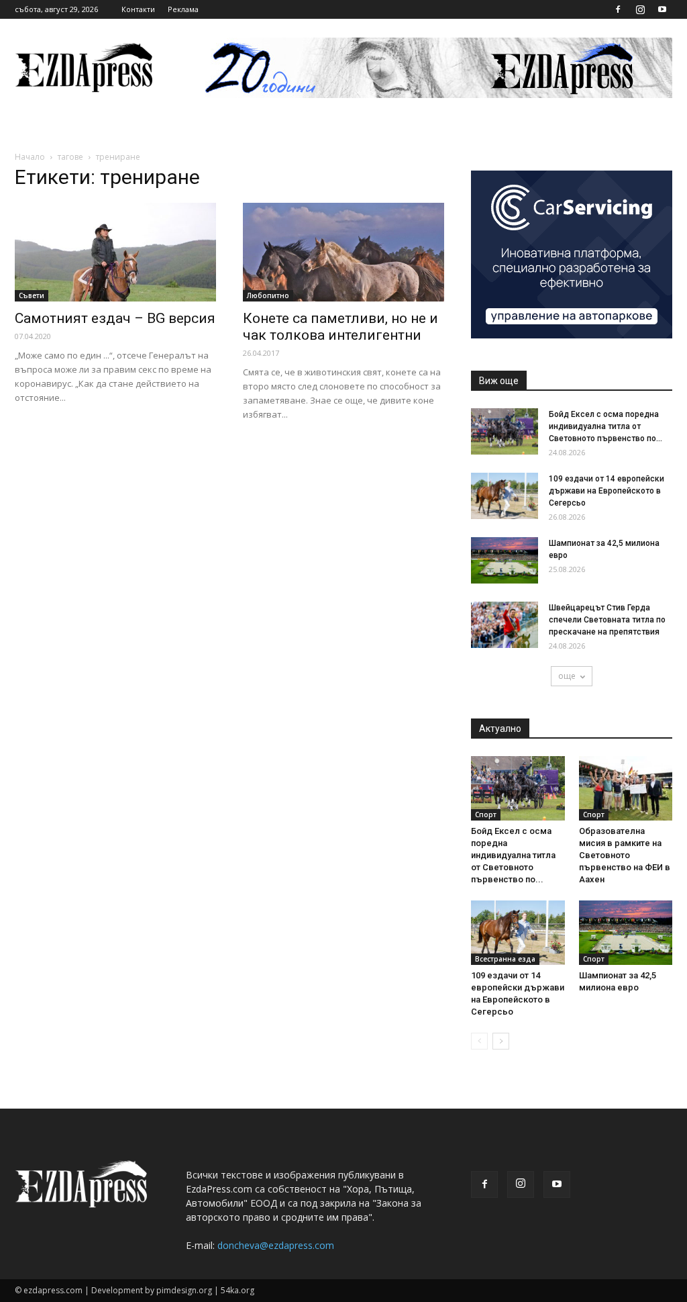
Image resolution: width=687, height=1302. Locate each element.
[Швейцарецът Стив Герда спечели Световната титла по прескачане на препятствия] (504, 625)
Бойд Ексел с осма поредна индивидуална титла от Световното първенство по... (605, 426)
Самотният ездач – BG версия (115, 318)
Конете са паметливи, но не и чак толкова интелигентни (340, 326)
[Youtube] (662, 9)
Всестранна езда (505, 959)
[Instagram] (640, 9)
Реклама (183, 9)
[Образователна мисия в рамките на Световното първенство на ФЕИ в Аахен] (626, 788)
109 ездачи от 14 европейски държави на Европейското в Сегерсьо (606, 491)
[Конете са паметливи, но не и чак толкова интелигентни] (343, 252)
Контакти (138, 9)
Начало (30, 156)
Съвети (31, 295)
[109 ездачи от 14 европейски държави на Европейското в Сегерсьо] (504, 496)
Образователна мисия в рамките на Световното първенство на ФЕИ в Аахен (624, 855)
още (567, 676)
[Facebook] (618, 9)
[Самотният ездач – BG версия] (115, 252)
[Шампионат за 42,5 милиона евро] (504, 560)
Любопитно (268, 295)
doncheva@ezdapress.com (275, 1245)
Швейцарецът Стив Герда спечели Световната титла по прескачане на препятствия (607, 620)
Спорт (485, 814)
